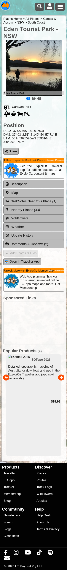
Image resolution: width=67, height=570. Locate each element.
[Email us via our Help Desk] (7, 559)
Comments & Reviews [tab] (29, 244)
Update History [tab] (22, 235)
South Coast (36, 22)
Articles (41, 501)
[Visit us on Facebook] (6, 553)
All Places (32, 19)
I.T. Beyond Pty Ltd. (28, 566)
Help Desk (43, 515)
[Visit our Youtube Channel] (27, 553)
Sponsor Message (55, 160)
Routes (41, 480)
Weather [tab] (17, 227)
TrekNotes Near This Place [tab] (33, 201)
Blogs (7, 529)
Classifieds (11, 536)
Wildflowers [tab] (19, 218)
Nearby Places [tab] (25, 210)
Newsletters (12, 515)
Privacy (54, 529)
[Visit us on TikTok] (39, 553)
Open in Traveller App (24, 261)
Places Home (12, 19)
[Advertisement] (34, 323)
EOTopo (9, 480)
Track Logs (44, 487)
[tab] (33, 184)
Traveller (10, 473)
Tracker (9, 487)
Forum (8, 522)
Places (41, 473)
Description (18, 184)
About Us (42, 522)
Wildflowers (44, 494)
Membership (12, 494)
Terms (40, 529)
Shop (7, 501)
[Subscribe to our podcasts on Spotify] (50, 553)
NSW (20, 22)
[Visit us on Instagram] (16, 553)
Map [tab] (14, 193)
